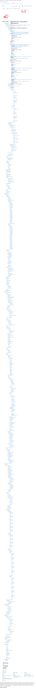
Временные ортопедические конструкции (10, 255)
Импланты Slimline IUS (11, 576)
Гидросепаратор (14, 388)
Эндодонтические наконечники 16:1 (14, 147)
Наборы (9, 333)
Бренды (16, 8)
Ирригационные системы (10, 159)
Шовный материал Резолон (11, 243)
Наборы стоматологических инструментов (11, 460)
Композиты (8, 267)
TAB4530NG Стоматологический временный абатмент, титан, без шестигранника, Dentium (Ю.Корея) (20, 46)
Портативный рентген (10, 611)
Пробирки (9, 188)
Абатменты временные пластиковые (12, 485)
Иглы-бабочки (9, 187)
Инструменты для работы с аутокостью (12, 394)
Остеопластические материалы (9, 600)
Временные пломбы (8, 277)
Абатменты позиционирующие (11, 474)
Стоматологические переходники (11, 456)
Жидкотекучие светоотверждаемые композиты (11, 269)
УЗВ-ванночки (7, 652)
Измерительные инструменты (10, 298)
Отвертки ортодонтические (10, 335)
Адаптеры (9, 453)
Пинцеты (9, 443)
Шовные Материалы (8, 196)
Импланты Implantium (9, 534)
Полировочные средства (8, 283)
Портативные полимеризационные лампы (11, 179)
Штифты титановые (9, 286)
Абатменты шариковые (9, 472)
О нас (2, 3)
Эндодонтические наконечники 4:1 (14, 150)
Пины (9, 306)
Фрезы (13, 389)
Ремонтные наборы (9, 295)
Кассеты (7, 649)
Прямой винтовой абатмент (9, 490)
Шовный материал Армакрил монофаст (11, 204)
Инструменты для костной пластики (10, 377)
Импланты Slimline (9, 549)
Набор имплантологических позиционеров (13, 417)
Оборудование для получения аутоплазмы (8, 185)
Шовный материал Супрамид (11, 248)
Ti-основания (9, 494)
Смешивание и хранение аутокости (13, 403)
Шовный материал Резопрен (11, 245)
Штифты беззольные (10, 288)
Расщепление (12, 408)
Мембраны (9, 603)
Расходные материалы (6, 659)
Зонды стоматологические (12, 324)
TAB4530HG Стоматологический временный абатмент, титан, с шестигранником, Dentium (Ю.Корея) (20, 34)
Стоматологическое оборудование (7, 23)
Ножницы (11, 435)
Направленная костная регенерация (12, 380)
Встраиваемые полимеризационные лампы (11, 181)
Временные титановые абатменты (11, 488)
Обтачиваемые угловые (12, 481)
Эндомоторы (8, 170)
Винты (12, 382)
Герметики (7, 194)
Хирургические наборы (12, 462)
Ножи (10, 314)
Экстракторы (12, 374)
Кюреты (13, 391)
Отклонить (5, 687)
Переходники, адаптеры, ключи (12, 424)
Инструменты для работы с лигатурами (10, 345)
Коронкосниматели (11, 296)
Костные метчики (9, 458)
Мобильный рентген (10, 609)
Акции (17, 3)
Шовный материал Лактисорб (11, 215)
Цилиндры (9, 506)
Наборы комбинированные (14, 415)
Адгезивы (9, 262)
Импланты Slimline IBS (11, 551)
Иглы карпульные (8, 289)
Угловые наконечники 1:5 (13, 90)
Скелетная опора (9, 329)
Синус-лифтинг (11, 387)
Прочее (9, 342)
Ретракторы (11, 434)
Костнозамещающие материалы (11, 602)
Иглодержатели (12, 433)
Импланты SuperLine (9, 511)
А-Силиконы (9, 252)
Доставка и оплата (15, 675)
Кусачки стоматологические (11, 336)
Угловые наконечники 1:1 (13, 106)
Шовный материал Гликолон (11, 213)
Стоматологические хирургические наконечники (13, 126)
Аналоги (9, 495)
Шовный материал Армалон (11, 227)
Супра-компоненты (8, 493)
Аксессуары (10, 266)
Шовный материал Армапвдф (11, 232)
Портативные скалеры (10, 618)
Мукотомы (11, 438)
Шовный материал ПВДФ (11, 235)
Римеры (9, 305)
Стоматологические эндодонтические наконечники (13, 145)
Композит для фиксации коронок (9, 260)
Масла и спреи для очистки (7, 647)
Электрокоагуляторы (9, 24)
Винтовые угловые (9, 467)
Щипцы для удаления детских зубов (11, 360)
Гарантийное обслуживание (4, 671)
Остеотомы (13, 409)
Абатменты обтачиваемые (10, 477)
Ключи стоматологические (11, 452)
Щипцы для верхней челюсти (11, 369)
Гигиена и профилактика (7, 615)
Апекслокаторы (8, 169)
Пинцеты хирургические (12, 446)
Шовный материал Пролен (9, 198)
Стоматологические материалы (7, 193)
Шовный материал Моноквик (11, 218)
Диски (7, 660)
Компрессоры (8, 641)
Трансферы (10, 497)
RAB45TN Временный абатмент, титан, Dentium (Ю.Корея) (19, 58)
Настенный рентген (9, 607)
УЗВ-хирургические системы (8, 161)
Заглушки (9, 508)
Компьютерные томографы (8, 613)
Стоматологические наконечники (9, 26)
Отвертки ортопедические (10, 302)
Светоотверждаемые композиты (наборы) (11, 275)
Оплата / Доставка (7, 3)
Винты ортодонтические (12, 330)
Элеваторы (11, 363)
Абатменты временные (9, 483)
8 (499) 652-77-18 (26, 673)
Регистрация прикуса (10, 257)
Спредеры (13, 410)
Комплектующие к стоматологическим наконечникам (11, 153)
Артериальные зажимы (12, 441)
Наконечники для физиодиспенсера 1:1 (16, 138)
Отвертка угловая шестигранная (12, 304)
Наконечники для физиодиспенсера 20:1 (16, 135)
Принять (1, 687)
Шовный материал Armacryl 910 (11, 207)
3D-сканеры (7, 190)
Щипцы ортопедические (10, 300)
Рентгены (7, 605)
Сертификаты (4, 677)
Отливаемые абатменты (10, 475)
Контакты (21, 3)
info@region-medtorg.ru (27, 674)
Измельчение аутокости (13, 405)
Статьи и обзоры (15, 677)
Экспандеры (13, 413)
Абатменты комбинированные (10, 470)
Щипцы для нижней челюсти (11, 372)
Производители (13, 3)
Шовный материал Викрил (11, 210)
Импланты (7, 509)
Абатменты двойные (9, 468)
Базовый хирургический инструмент (10, 432)
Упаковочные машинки (8, 654)
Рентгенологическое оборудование (7, 604)
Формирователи (10, 496)
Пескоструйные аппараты (8, 175)
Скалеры (11, 313)
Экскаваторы (12, 311)
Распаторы (11, 436)
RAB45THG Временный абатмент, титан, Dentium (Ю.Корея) (20, 69)
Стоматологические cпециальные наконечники (11, 123)
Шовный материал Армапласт (11, 229)
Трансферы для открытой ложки (11, 500)
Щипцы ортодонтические (10, 341)
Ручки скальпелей (11, 439)
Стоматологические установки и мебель (7, 638)
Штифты (7, 284)
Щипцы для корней (11, 366)
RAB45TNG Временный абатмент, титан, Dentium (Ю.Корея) (20, 81)
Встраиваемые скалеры (10, 630)
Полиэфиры (10, 253)
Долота (11, 312)
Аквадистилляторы (9, 650)
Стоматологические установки (9, 640)
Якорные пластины (11, 332)
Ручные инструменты (10, 310)
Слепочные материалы (8, 250)
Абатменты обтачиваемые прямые (12, 479)
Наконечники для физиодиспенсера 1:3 (16, 142)
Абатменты (8, 465)
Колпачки (9, 507)
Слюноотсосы (12, 442)
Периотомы (11, 364)
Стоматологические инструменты (7, 291)
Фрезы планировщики (12, 430)
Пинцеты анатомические (12, 445)
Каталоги (27, 10)
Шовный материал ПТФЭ (11, 240)
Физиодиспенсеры (10, 158)
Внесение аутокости (13, 400)
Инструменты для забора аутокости (13, 397)
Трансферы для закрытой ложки (11, 503)
